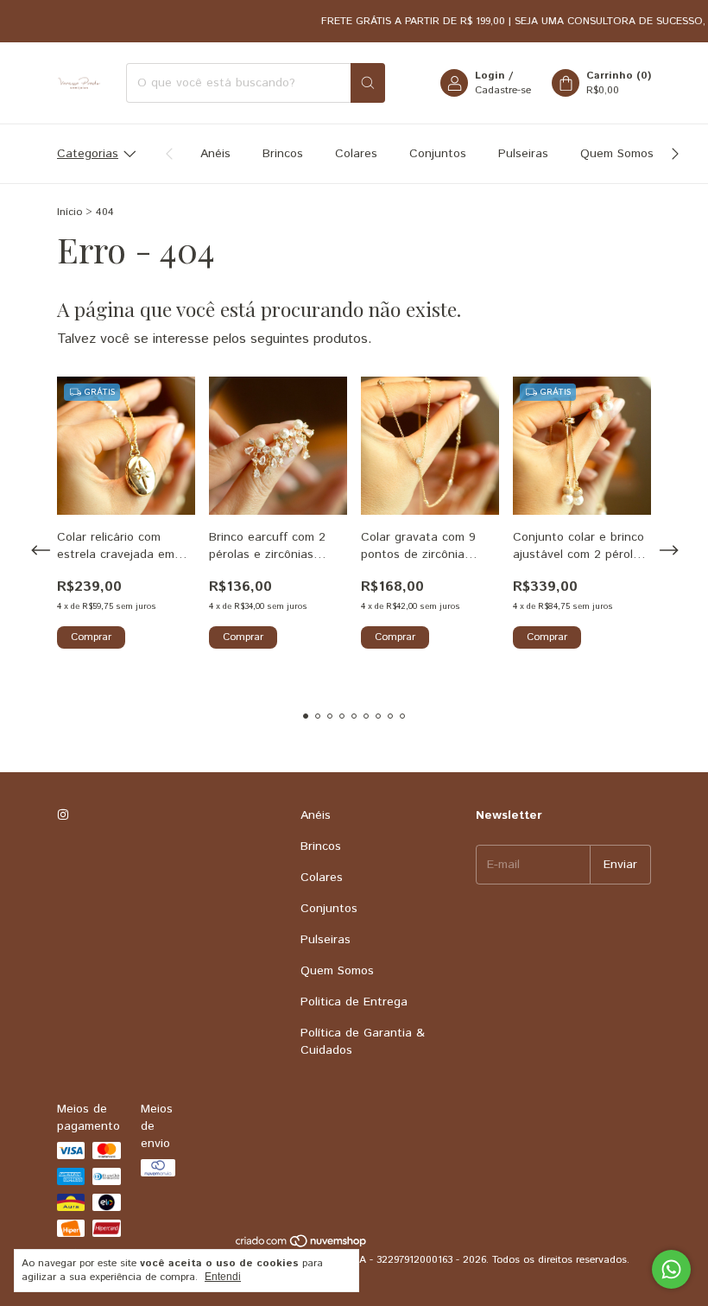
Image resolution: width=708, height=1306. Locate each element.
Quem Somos (617, 153)
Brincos (282, 153)
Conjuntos (437, 153)
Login (490, 75)
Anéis (215, 153)
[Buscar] (368, 83)
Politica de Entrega (354, 1002)
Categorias (87, 153)
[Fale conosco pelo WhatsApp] (671, 1269)
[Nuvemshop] (302, 1245)
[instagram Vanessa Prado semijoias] (63, 815)
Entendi (223, 1277)
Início (69, 212)
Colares (356, 153)
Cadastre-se (503, 90)
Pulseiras (523, 153)
